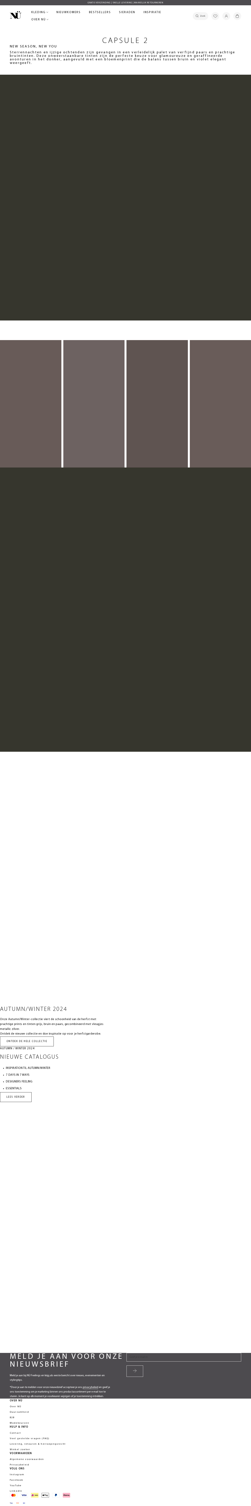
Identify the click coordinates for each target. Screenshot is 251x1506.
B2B (12, 1417)
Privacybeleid (19, 1465)
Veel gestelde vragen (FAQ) (29, 1438)
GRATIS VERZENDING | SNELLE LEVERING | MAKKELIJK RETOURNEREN (126, 3)
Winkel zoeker (20, 1449)
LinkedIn (16, 1491)
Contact (15, 1433)
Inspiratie (152, 12)
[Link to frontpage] (16, 15)
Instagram (17, 1474)
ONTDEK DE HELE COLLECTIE (26, 1041)
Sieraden (127, 13)
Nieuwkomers (68, 13)
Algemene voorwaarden (27, 1459)
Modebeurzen (19, 1423)
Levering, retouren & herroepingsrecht (38, 1444)
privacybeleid (90, 1387)
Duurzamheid (19, 1412)
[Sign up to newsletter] (134, 1371)
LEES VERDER (15, 1097)
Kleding (39, 13)
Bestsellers (100, 13)
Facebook (16, 1480)
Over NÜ (39, 20)
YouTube (16, 1485)
